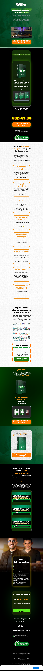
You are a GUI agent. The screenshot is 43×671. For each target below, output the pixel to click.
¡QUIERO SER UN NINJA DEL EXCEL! (21, 42)
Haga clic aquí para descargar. (21, 455)
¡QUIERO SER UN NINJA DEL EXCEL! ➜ (21, 610)
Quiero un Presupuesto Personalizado (21, 359)
